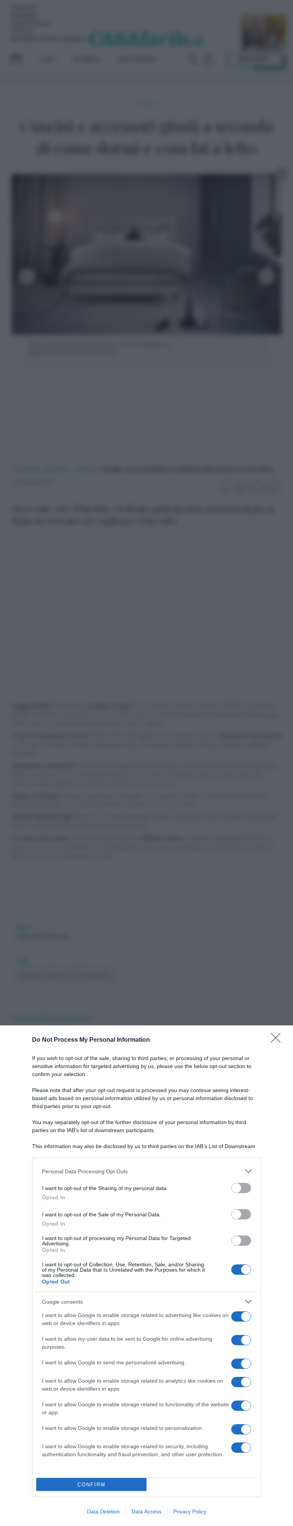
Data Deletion (103, 1511)
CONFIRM (91, 1484)
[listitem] (146, 1171)
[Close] (278, 1040)
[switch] (241, 1188)
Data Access (146, 1511)
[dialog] (146, 1275)
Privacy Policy (189, 1511)
